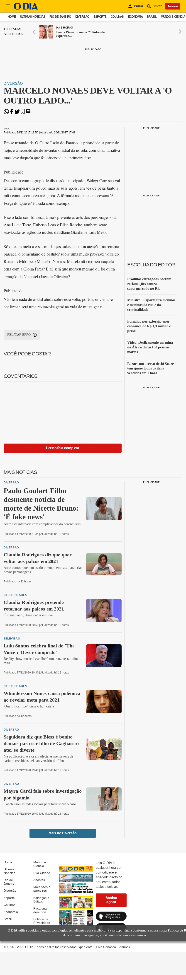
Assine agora (111, 900)
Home (12, 16)
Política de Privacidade (41, 920)
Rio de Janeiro (60, 16)
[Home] (26, 8)
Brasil (152, 16)
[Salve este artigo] (22, 113)
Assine (173, 6)
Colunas (117, 16)
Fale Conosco (106, 947)
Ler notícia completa (62, 448)
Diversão (82, 16)
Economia (135, 16)
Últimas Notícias (32, 16)
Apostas (39, 880)
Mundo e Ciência (173, 16)
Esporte (100, 16)
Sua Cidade (41, 873)
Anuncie (125, 947)
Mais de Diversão (63, 833)
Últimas (13, 31)
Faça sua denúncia (40, 910)
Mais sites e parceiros (41, 888)
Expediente (84, 947)
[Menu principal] (8, 6)
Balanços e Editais (41, 899)
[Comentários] (28, 113)
